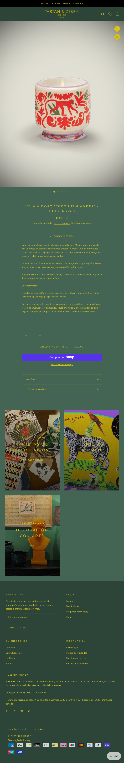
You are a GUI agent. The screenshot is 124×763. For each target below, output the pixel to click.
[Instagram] (14, 711)
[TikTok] (29, 711)
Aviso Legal (72, 647)
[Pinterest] (22, 711)
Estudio (9, 663)
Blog (68, 617)
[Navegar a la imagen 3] (62, 192)
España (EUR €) (17, 729)
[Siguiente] (76, 191)
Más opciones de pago (62, 364)
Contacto (10, 647)
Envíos (31, 379)
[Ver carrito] (117, 14)
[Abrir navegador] (7, 14)
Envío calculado (62, 223)
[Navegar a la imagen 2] (58, 192)
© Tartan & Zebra (19, 736)
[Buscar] (102, 14)
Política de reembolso (77, 663)
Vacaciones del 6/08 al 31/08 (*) (62, 3)
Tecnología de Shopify (19, 740)
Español (39, 729)
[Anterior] (47, 191)
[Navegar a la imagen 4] (66, 192)
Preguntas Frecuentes (77, 611)
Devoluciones (36, 389)
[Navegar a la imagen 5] (70, 192)
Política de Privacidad (76, 652)
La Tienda (10, 658)
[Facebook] (7, 711)
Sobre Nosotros (14, 652)
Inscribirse (18, 627)
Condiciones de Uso (76, 658)
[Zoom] (117, 29)
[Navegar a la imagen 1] (54, 192)
